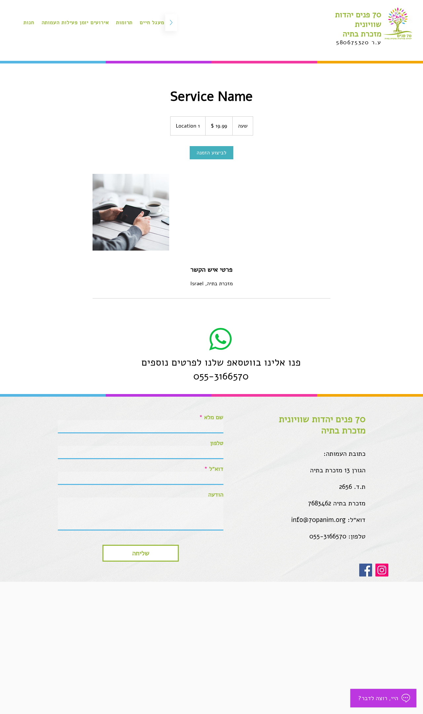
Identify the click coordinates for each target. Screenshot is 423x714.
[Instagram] (381, 570)
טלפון (216, 443)
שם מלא (213, 417)
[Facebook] (365, 570)
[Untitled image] (131, 212)
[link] (211, 152)
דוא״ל (216, 469)
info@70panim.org (318, 519)
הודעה (215, 494)
